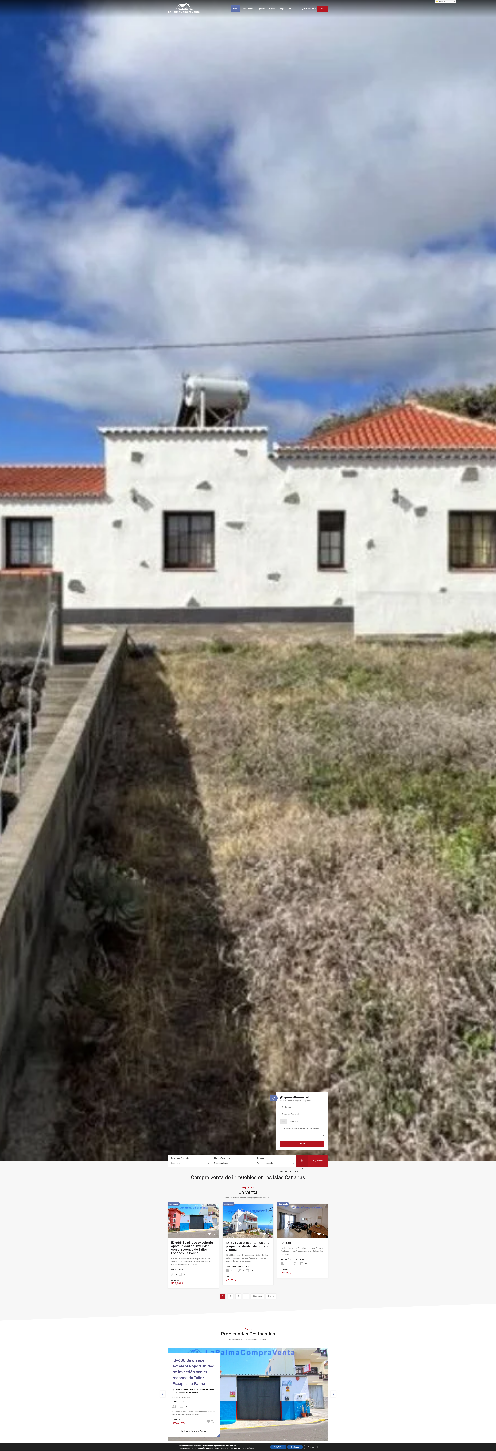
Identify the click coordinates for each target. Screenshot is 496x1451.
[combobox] (283, 1121)
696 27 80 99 (310, 9)
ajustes (251, 1448)
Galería (272, 8)
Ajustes (311, 1447)
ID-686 (286, 1243)
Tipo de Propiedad (222, 1158)
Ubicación (261, 1158)
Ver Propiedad (193, 1231)
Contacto (292, 8)
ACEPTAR (278, 1447)
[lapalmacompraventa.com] (184, 13)
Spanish (441, 1)
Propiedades (247, 8)
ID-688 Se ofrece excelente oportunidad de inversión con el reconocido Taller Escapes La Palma (192, 1248)
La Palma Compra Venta (193, 1431)
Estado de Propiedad (180, 1158)
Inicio (235, 8)
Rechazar (295, 1447)
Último (271, 1296)
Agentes (261, 8)
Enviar (322, 8)
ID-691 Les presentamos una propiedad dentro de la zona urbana (247, 1246)
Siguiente (257, 1296)
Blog (282, 8)
